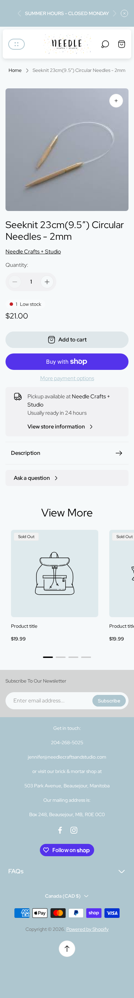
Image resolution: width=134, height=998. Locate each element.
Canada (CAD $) (63, 896)
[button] (48, 657)
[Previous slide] (19, 13)
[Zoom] (116, 101)
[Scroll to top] (67, 948)
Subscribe (109, 701)
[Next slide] (114, 13)
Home (15, 70)
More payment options (67, 378)
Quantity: (16, 265)
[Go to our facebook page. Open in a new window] (60, 830)
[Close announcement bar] (124, 13)
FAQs (15, 871)
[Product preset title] (54, 573)
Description (25, 453)
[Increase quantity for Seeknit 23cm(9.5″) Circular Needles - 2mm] (47, 281)
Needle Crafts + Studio (33, 251)
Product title (24, 626)
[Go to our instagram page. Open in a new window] (74, 830)
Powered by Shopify (87, 929)
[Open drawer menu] (16, 44)
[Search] (105, 44)
